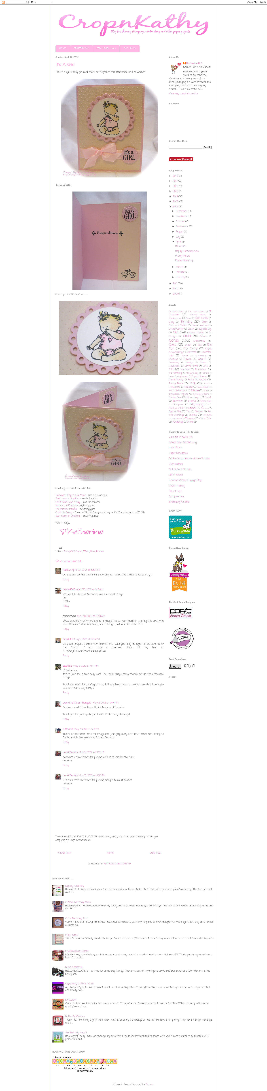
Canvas (203, 336)
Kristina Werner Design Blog (185, 480)
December (182, 211)
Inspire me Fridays (65, 506)
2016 (176, 186)
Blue (194, 325)
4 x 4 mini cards (196, 311)
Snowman (178, 401)
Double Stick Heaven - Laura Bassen (189, 459)
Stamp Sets (206, 401)
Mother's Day (192, 373)
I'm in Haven (176, 475)
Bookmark (204, 325)
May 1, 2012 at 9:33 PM (87, 639)
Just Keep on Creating (67, 516)
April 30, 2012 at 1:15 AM (89, 590)
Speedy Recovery (74, 886)
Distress (191, 352)
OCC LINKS (129, 49)
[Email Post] (60, 548)
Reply (66, 579)
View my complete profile (183, 94)
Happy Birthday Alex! (187, 251)
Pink (92, 552)
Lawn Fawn (191, 366)
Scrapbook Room (201, 394)
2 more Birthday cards (78, 902)
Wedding (177, 422)
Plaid (206, 383)
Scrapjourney (176, 497)
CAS (72, 552)
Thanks (193, 415)
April (179, 242)
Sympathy (175, 411)
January (181, 277)
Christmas (199, 341)
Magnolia (185, 369)
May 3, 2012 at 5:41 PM (86, 729)
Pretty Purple (182, 256)
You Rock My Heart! (76, 1033)
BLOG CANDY (201, 318)
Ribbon (100, 552)
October (180, 221)
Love (205, 366)
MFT (171, 369)
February (181, 272)
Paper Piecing (176, 379)
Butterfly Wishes (75, 1016)
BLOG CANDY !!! (73, 967)
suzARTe (67, 666)
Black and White (178, 325)
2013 (176, 202)
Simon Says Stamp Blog (183, 442)
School (206, 390)
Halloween (174, 366)
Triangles (190, 418)
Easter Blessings (184, 261)
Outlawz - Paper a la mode (70, 495)
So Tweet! (70, 1000)
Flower (187, 359)
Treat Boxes (177, 418)
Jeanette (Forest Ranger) (77, 703)
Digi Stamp (191, 349)
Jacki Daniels (70, 752)
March (180, 267)
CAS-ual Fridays (195, 332)
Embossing (201, 355)
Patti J (67, 570)
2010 (176, 289)
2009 (176, 294)
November (182, 216)
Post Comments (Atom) (117, 864)
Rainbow (188, 387)
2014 (175, 196)
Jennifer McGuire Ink (180, 437)
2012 (176, 207)
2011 (175, 284)
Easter (185, 355)
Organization (182, 376)
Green (203, 362)
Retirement (181, 390)
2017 (175, 181)
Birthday (186, 322)
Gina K (202, 359)
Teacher (199, 411)
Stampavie (178, 404)
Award (188, 318)
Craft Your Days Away (67, 502)
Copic (79, 552)
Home (110, 853)
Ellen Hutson (176, 464)
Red (170, 390)
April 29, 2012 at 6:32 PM (86, 570)
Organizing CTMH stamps (79, 984)
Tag (188, 411)
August (180, 232)
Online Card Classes (180, 469)
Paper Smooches (197, 380)
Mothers (205, 373)
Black (204, 322)
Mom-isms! (71, 935)
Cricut (188, 345)
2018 (176, 176)
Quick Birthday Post (76, 918)
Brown (191, 329)
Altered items (198, 314)
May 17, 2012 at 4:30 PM (92, 775)
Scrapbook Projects (178, 394)
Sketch (208, 397)
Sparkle (192, 401)
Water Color (205, 418)
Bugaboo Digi (205, 329)
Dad (199, 345)
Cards (174, 340)
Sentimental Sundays (67, 499)
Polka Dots (174, 387)
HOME (62, 49)
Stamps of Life (176, 408)
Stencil (192, 408)
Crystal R (68, 639)
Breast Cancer (176, 329)
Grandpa (189, 362)
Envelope (173, 359)
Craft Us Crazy (63, 512)
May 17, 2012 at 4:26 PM (92, 752)
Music (171, 376)
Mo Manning (175, 373)
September (182, 227)
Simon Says (192, 397)
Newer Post (64, 853)
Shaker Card (175, 397)
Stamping (196, 404)
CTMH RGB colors (106, 49)
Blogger (150, 1084)
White (190, 422)
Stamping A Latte (179, 502)
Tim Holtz (207, 415)
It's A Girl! (180, 246)
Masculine (200, 369)
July (178, 237)
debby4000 (69, 590)
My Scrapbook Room (77, 951)
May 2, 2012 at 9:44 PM (106, 703)
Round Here (175, 491)
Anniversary (175, 318)
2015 (176, 191)
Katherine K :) (194, 63)
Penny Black (176, 383)
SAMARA (68, 729)
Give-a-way (174, 362)
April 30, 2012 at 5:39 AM (91, 616)
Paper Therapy (177, 486)
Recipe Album (203, 387)
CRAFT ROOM (81, 49)
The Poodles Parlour (66, 509)
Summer (205, 408)
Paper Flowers (199, 376)
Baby (66, 552)
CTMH (86, 552)
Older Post (155, 853)
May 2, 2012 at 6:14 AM (86, 666)
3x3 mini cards (176, 311)
